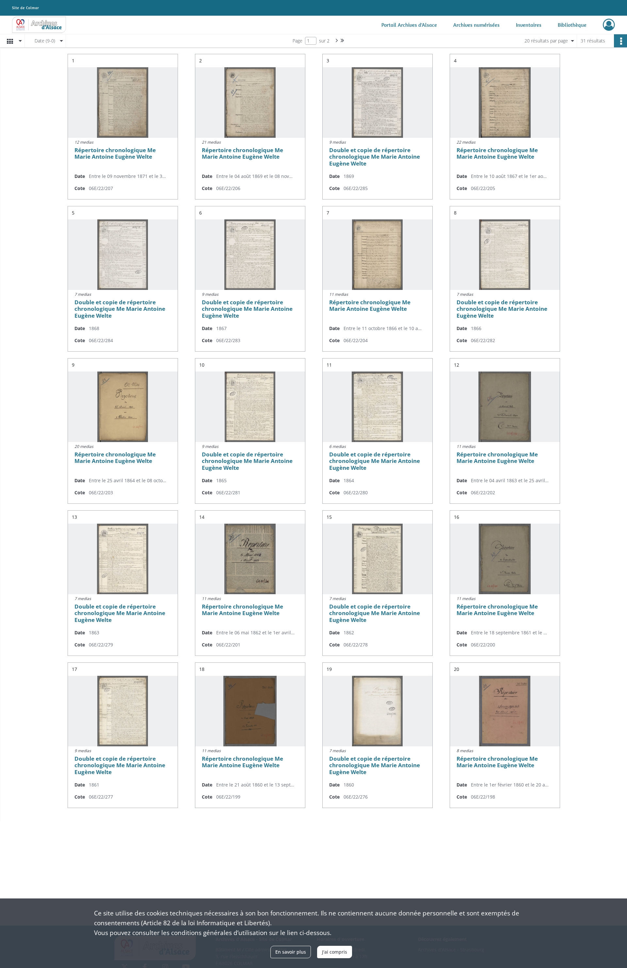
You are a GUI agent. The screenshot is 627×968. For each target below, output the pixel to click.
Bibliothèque (572, 25)
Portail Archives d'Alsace (409, 25)
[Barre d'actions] (620, 40)
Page (297, 41)
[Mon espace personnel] (609, 25)
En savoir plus (290, 952)
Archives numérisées (476, 25)
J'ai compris (334, 952)
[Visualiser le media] (123, 102)
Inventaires (528, 25)
